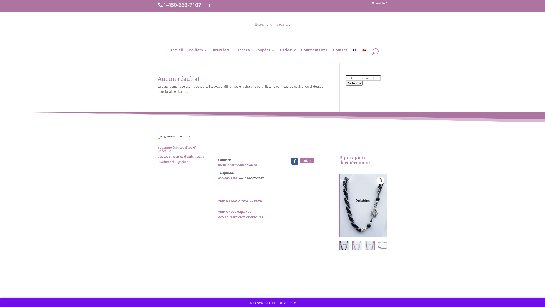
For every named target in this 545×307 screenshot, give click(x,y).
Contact (340, 50)
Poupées (263, 50)
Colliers (196, 50)
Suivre (307, 161)
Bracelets (221, 50)
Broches (242, 50)
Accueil (177, 50)
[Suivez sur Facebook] (294, 161)
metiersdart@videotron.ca (237, 165)
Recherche (354, 83)
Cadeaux (288, 50)
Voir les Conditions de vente (240, 201)
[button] (380, 180)
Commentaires (314, 50)
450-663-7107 (227, 178)
